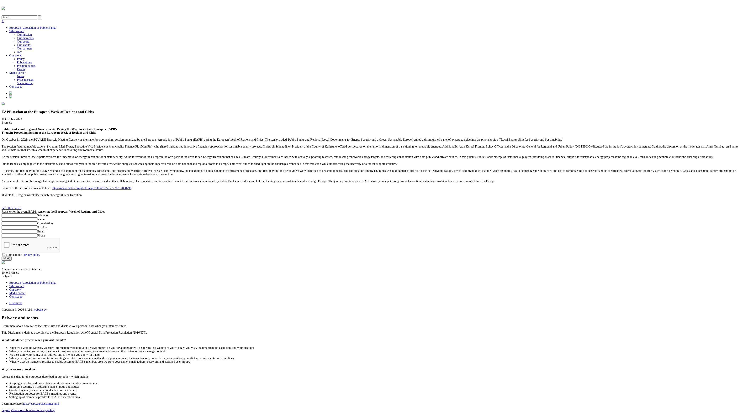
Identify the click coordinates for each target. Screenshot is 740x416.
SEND (6, 258)
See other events (11, 208)
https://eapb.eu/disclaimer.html (40, 403)
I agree (6, 410)
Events (21, 69)
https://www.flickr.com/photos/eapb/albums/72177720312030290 (91, 188)
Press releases (25, 79)
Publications (24, 62)
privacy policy (31, 254)
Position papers (26, 65)
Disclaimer (15, 303)
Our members (25, 38)
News (20, 76)
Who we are (16, 31)
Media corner (17, 72)
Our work (15, 55)
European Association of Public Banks (32, 27)
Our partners (24, 48)
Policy (21, 58)
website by (40, 309)
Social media (25, 83)
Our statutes (24, 45)
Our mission (24, 34)
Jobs (19, 52)
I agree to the (23, 254)
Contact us (15, 86)
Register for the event (53, 211)
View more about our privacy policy (33, 410)
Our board (23, 41)
